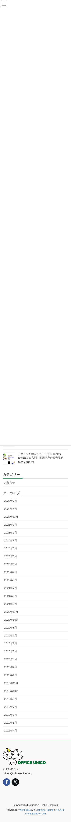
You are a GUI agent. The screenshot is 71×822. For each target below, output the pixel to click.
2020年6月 (10, 643)
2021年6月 (10, 595)
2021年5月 (10, 603)
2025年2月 (10, 532)
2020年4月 (10, 659)
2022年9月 (10, 579)
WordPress (25, 810)
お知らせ (9, 482)
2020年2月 (10, 667)
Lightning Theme (44, 810)
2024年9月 (10, 540)
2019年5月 (10, 722)
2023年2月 (10, 572)
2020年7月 (10, 635)
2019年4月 (10, 730)
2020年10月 (11, 619)
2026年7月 (10, 500)
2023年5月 (10, 556)
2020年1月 (10, 675)
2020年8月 (10, 627)
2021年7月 (10, 587)
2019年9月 (10, 698)
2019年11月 (11, 683)
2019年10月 (11, 691)
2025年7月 (10, 524)
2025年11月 (11, 516)
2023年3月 (10, 564)
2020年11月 (11, 611)
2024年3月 (10, 548)
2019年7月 (10, 706)
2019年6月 (10, 714)
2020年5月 (10, 651)
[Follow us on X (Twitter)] (15, 782)
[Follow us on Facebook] (6, 782)
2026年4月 (10, 508)
